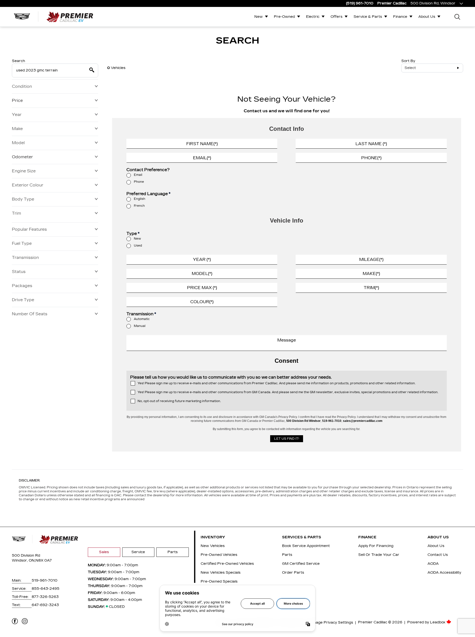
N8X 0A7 (43, 560)
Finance (400, 17)
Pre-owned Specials (219, 581)
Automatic (142, 319)
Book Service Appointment (306, 546)
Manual (139, 326)
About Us (426, 17)
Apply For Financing (375, 546)
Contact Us (438, 555)
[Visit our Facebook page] (15, 621)
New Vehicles (213, 546)
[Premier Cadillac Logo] (53, 16)
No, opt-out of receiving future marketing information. (179, 401)
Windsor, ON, (23, 560)
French (139, 205)
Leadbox (438, 622)
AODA (433, 564)
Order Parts (293, 572)
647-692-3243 (45, 605)
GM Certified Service (301, 564)
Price (17, 100)
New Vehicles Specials (220, 572)
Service (138, 552)
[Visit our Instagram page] (25, 621)
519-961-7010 (44, 580)
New (258, 17)
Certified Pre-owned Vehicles (227, 564)
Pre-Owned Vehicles (219, 555)
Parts (172, 552)
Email (138, 175)
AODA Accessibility (444, 572)
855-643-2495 (45, 589)
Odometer (22, 157)
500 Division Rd (26, 555)
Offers (336, 17)
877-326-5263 (45, 597)
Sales (104, 552)
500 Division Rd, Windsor (432, 3)
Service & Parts (368, 17)
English (139, 199)
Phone (139, 181)
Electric (312, 17)
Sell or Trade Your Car (378, 555)
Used (138, 245)
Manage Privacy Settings (330, 622)
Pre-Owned (284, 17)
